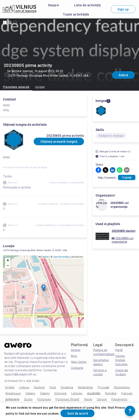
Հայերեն (93, 393)
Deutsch (39, 387)
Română (110, 393)
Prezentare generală (16, 87)
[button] (43, 288)
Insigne (40, 87)
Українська (13, 393)
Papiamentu (119, 399)
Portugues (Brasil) (67, 399)
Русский (103, 387)
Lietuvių (24, 387)
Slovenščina (122, 387)
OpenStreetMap (61, 257)
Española (67, 387)
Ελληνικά (60, 393)
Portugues (44, 399)
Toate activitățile (76, 14)
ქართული (12, 399)
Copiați (127, 177)
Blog (74, 356)
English (9, 387)
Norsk (88, 399)
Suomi (28, 399)
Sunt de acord (77, 413)
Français (126, 393)
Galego (45, 393)
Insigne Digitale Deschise (121, 360)
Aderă (123, 75)
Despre (53, 5)
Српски (102, 399)
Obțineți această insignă (58, 141)
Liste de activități (87, 5)
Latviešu (76, 393)
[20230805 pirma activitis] (101, 111)
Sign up (123, 9)
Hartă (119, 350)
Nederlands (85, 387)
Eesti (53, 387)
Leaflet (45, 257)
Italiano (30, 393)
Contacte (77, 368)
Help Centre (78, 362)
